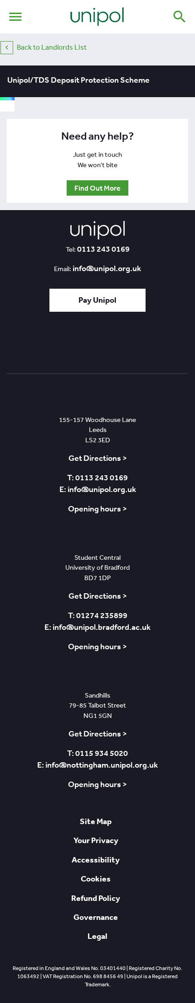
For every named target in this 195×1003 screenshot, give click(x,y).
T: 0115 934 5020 (97, 753)
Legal (97, 936)
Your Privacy (95, 840)
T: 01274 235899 (97, 615)
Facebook (97, 345)
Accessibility (96, 859)
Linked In (73, 345)
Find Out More (97, 187)
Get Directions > (97, 458)
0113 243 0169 (103, 249)
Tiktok (50, 345)
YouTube (123, 345)
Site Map (96, 821)
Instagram (149, 345)
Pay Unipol (97, 300)
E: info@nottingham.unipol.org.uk (97, 764)
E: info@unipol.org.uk (97, 489)
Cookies (96, 878)
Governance (95, 917)
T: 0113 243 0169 (97, 477)
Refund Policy (95, 898)
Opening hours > (97, 508)
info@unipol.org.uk (107, 268)
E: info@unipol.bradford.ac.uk (97, 627)
